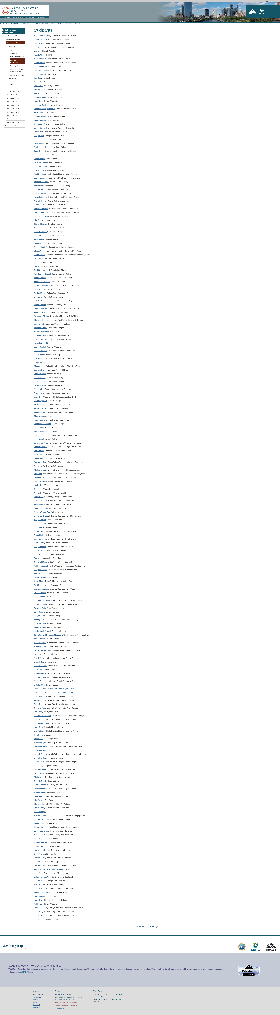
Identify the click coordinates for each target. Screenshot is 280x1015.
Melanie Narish (40, 643)
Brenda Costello (40, 258)
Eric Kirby (38, 474)
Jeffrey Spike (39, 808)
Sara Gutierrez (39, 358)
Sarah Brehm (39, 151)
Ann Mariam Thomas (42, 850)
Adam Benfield (40, 120)
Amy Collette (39, 239)
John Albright (39, 47)
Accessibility (37, 997)
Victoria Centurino (41, 209)
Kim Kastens (39, 451)
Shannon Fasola (40, 328)
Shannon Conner (40, 243)
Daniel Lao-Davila (41, 516)
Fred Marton (39, 585)
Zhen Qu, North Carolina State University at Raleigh (54, 689)
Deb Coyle (38, 262)
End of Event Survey (15, 91)
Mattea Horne (39, 393)
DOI (95, 996)
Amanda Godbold (41, 343)
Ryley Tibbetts (39, 858)
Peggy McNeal (40, 627)
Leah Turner (38, 873)
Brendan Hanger (40, 370)
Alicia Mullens (39, 639)
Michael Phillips (40, 677)
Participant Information (56, 23)
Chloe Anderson (40, 66)
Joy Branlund (39, 147)
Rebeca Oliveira (40, 666)
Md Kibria (38, 466)
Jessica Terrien (40, 846)
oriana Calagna (40, 193)
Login (266, 1)
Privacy (35, 1002)
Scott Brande (39, 143)
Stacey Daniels (40, 278)
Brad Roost (38, 739)
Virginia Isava (39, 412)
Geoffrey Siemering (41, 769)
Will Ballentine (39, 89)
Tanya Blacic (39, 136)
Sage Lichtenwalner (42, 539)
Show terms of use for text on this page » (66, 1002)
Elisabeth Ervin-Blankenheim (45, 320)
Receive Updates (14, 88)
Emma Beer (38, 113)
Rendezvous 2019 (13, 108)
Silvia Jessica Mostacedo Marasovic (48, 635)
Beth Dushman (40, 305)
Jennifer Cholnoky (41, 232)
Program (11, 50)
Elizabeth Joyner (40, 447)
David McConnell (41, 604)
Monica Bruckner (40, 166)
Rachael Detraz (40, 293)
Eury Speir (38, 796)
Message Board (15, 66)
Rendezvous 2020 (13, 105)
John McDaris (39, 612)
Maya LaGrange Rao (42, 512)
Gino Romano (39, 735)
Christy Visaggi (40, 881)
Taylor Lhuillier (39, 535)
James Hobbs (39, 381)
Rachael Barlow (40, 97)
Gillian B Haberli (40, 362)
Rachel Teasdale (40, 842)
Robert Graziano (40, 351)
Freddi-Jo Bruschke (41, 174)
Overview (11, 46)
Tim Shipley (38, 766)
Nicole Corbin (39, 255)
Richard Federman (41, 331)
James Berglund (40, 128)
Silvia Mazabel (40, 593)
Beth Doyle (38, 301)
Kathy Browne (39, 159)
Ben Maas (38, 558)
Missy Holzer (39, 389)
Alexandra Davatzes (42, 282)
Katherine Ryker (40, 743)
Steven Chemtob (40, 224)
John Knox (38, 489)
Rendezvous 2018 (13, 112)
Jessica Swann (40, 827)
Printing (35, 999)
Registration (12, 53)
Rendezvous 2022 (13, 98)
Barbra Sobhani (40, 785)
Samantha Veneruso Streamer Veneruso (49, 816)
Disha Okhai (39, 662)
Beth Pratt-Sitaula (41, 685)
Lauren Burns (39, 178)
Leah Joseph (39, 439)
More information (59, 1008)
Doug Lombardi (40, 547)
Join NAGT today (25, 972)
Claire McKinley (40, 623)
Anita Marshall (39, 573)
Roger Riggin (39, 719)
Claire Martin (39, 581)
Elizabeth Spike (40, 804)
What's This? (97, 1001)
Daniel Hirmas (39, 378)
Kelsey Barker (39, 93)
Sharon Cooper (40, 251)
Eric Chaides (39, 212)
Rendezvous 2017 (13, 115)
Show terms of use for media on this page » (66, 1005)
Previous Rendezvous (28, 23)
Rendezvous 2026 (11, 36)
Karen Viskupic (40, 885)
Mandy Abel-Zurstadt (42, 36)
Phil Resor (38, 712)
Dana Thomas (39, 854)
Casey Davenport (41, 285)
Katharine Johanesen (42, 424)
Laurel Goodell (40, 347)
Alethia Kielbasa (40, 470)
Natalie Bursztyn (40, 189)
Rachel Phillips (40, 673)
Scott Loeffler (39, 543)
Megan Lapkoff (40, 520)
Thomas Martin (40, 577)
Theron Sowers (40, 789)
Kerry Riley (38, 727)
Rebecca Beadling (41, 105)
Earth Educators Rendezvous (9, 23)
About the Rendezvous (13, 126)
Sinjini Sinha (39, 777)
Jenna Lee (38, 527)
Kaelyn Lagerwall (41, 508)
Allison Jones (39, 431)
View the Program (11, 17)
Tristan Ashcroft (40, 74)
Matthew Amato (40, 59)
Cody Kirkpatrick (40, 481)
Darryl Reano (39, 704)
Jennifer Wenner (40, 889)
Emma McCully (40, 608)
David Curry (38, 270)
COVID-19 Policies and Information (16, 70)
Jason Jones (39, 435)
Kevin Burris (39, 186)
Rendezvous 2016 (13, 119)
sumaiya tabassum (41, 831)
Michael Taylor (39, 839)
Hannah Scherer (40, 754)
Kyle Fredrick (39, 339)
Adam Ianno (39, 404)
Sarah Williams (40, 896)
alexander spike (40, 812)
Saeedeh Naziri (40, 646)
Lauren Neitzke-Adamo (43, 650)
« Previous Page (141, 927)
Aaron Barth (38, 101)
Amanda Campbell (41, 197)
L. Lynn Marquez (40, 570)
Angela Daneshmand (42, 274)
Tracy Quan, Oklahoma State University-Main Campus (55, 693)
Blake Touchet (39, 865)
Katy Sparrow (39, 792)
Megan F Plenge (40, 681)
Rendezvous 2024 (42, 23)
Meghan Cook (39, 247)
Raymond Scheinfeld (42, 750)
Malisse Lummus (40, 554)
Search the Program (27, 17)
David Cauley (39, 205)
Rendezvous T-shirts (17, 75)
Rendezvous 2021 (13, 101)
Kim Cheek (38, 220)
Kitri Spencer (39, 800)
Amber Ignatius (40, 408)
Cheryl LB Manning (41, 562)
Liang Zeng (38, 912)
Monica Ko (38, 493)
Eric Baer (37, 78)
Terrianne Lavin (40, 524)
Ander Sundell (39, 823)
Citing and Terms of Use (63, 994)
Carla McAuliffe (40, 597)
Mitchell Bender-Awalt (42, 116)
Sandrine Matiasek (41, 589)
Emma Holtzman (40, 385)
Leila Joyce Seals (41, 443)
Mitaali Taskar (39, 835)
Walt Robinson (40, 731)
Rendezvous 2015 (13, 122)
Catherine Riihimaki (42, 723)
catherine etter (39, 324)
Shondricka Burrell (41, 182)
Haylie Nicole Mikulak (42, 631)
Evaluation (36, 1007)
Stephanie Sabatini (41, 746)
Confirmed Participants (14, 61)
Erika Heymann (40, 374)
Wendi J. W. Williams (42, 892)
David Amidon (39, 63)
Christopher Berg (40, 124)
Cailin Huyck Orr (40, 401)
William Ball (38, 86)
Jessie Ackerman (40, 40)
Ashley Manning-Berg (42, 566)
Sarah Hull (38, 397)
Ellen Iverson (39, 416)
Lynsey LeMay (39, 531)
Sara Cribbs (38, 266)
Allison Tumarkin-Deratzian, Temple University (52, 869)
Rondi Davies (39, 289)
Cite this (100, 996)
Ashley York (38, 904)
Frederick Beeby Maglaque (44, 109)
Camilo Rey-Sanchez (42, 716)
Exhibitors (11, 84)
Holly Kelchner (40, 454)
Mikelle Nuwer (39, 658)
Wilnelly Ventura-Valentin (44, 877)
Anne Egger (38, 312)
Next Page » (155, 927)
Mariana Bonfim (40, 139)
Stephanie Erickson (41, 316)
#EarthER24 (40, 17)
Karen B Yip (38, 900)
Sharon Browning (41, 162)
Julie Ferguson (40, 335)
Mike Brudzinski (40, 170)
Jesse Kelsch (39, 458)
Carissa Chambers (41, 216)
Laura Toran (38, 862)
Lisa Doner (38, 297)
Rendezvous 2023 (13, 95)
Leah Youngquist (40, 908)
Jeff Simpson (39, 773)
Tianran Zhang (40, 919)
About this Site (38, 994)
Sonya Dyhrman (40, 308)
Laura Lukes (39, 550)
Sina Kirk (37, 477)
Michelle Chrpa (40, 235)
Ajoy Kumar (38, 504)
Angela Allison (39, 55)
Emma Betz (38, 132)
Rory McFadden (40, 616)
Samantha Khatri (40, 462)
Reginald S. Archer (41, 70)
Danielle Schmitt (40, 758)
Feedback (36, 1005)
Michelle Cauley (40, 201)
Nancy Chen (39, 228)
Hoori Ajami (38, 43)
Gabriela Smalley (40, 781)
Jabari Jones (39, 427)
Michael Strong (40, 819)
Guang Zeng (39, 915)
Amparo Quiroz (40, 700)
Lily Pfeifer (38, 670)
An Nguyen (38, 654)
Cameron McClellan (42, 600)
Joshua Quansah (40, 696)
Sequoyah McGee (41, 620)
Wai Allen (37, 51)
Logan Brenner (40, 155)
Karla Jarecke (39, 420)
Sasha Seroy (39, 762)
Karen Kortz (38, 497)
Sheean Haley (39, 366)
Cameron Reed (40, 708)
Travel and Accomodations (13, 80)
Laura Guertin (39, 355)
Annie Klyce (39, 485)
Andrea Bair (38, 82)
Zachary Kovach (40, 500)
